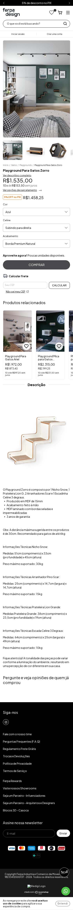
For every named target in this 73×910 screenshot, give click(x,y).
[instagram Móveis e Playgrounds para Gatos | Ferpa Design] (6, 722)
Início (5, 165)
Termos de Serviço (15, 771)
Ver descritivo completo (17, 175)
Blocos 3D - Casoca (16, 810)
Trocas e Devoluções (16, 756)
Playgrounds (25, 165)
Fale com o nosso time (17, 734)
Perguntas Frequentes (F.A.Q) (21, 741)
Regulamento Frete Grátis (19, 749)
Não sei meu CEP (15, 291)
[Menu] (68, 12)
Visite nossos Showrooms (19, 788)
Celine (7, 220)
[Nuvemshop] (36, 893)
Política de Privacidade (17, 763)
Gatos (14, 165)
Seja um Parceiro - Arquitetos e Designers (29, 803)
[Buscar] (65, 23)
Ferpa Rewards (12, 781)
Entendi (63, 903)
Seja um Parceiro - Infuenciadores (24, 795)
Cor (5, 204)
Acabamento (10, 236)
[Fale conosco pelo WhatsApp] (65, 891)
